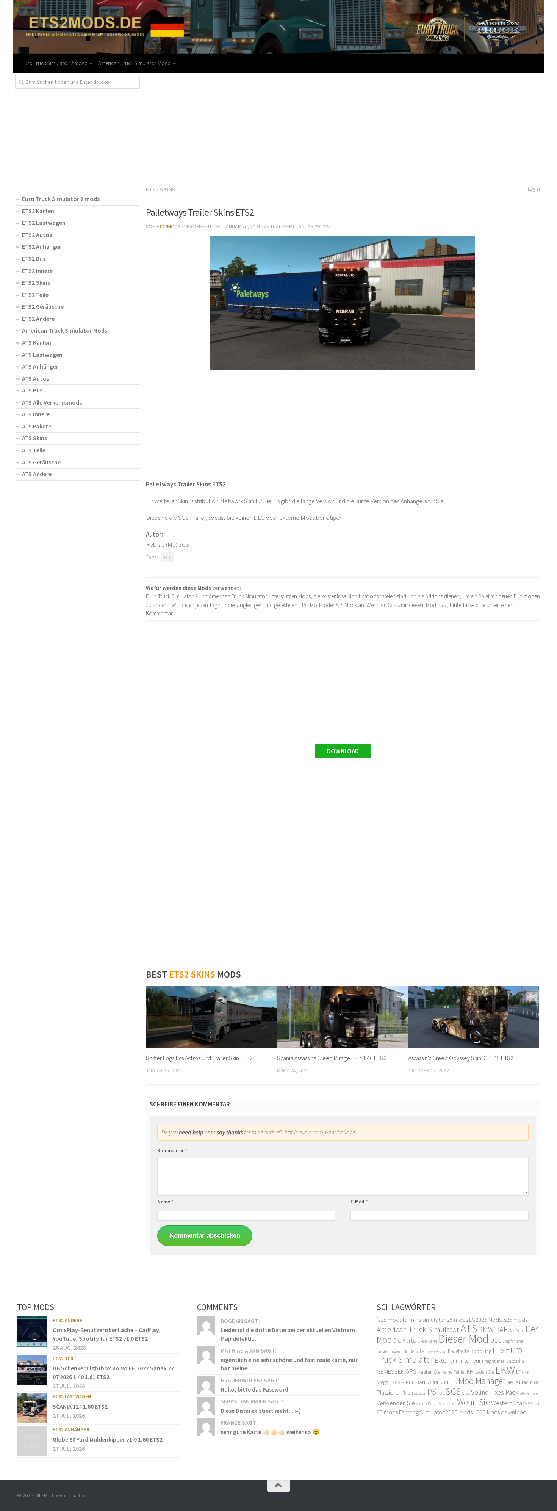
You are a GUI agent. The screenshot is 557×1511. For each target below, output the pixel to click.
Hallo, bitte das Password (254, 1389)
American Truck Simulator (418, 1329)
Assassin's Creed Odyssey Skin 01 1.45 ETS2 (460, 1058)
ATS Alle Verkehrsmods (52, 402)
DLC (168, 557)
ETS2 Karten (38, 211)
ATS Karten (36, 342)
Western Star (507, 1403)
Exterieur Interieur (458, 1360)
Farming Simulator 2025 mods (436, 1412)
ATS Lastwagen (42, 354)
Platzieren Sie (394, 1392)
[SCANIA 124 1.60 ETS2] (32, 1408)
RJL (441, 1393)
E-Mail (359, 1202)
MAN (526, 1372)
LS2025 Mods (485, 1319)
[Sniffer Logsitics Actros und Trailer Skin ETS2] (211, 1017)
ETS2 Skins (160, 189)
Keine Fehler (453, 1372)
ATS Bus (32, 390)
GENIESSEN (390, 1371)
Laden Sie (484, 1372)
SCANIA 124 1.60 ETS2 (80, 1406)
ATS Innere (36, 414)
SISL (466, 1393)
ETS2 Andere (38, 318)
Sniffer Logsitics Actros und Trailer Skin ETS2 (199, 1058)
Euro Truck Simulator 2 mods (54, 63)
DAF (501, 1329)
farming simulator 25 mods (435, 1319)
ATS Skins (34, 438)
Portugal (419, 1393)
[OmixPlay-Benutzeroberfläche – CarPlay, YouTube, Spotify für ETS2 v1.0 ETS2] (32, 1331)
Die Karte (404, 1340)
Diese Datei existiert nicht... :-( (260, 1410)
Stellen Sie (528, 1393)
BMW (486, 1329)
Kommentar (172, 1150)
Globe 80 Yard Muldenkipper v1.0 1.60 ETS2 (108, 1439)
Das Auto (516, 1330)
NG (537, 1382)
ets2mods (168, 226)
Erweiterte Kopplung (469, 1351)
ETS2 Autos (37, 234)
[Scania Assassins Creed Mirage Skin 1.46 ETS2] (342, 1017)
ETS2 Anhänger (41, 246)
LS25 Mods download (500, 1412)
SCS (453, 1391)
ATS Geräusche (41, 462)
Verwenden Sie (396, 1403)
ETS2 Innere (37, 271)
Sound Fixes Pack (494, 1392)
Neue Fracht (520, 1382)
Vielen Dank (427, 1403)
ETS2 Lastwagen (44, 222)
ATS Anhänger (40, 366)
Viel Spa (447, 1403)
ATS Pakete (36, 426)
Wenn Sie (473, 1401)
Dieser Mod (463, 1339)
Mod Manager (481, 1380)
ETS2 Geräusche (43, 306)
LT (518, 1371)
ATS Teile (33, 450)
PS (432, 1391)
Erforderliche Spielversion (424, 1351)
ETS (499, 1350)
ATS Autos (35, 378)
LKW (505, 1370)
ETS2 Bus (33, 258)
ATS (468, 1328)
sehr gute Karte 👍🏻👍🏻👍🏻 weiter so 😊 (270, 1432)
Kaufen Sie (429, 1371)
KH (470, 1371)
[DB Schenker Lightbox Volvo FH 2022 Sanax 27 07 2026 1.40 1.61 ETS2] (32, 1370)
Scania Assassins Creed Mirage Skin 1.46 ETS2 (331, 1058)
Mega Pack (388, 1382)
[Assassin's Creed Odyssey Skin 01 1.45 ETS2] (473, 1017)
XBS (528, 1403)
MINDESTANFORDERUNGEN (429, 1382)
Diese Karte (427, 1341)
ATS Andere (37, 474)
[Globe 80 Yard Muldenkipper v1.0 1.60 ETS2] (32, 1441)
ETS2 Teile (35, 294)
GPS (410, 1371)
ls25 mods (514, 1319)
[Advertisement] (343, 128)
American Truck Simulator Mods (134, 63)
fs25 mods (389, 1319)
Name (165, 1202)
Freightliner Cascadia (503, 1361)
